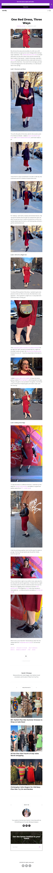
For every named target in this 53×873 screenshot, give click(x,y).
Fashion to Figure (22, 647)
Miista (27, 588)
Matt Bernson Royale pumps (33, 351)
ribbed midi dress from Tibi (30, 54)
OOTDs (23, 26)
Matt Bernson (33, 647)
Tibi (21, 642)
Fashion (19, 26)
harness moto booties (21, 486)
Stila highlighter (24, 380)
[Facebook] (24, 826)
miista (13, 649)
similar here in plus (27, 642)
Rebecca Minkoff (21, 649)
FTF (22, 488)
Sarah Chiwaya (26, 673)
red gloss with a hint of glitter (22, 378)
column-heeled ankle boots (23, 137)
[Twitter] (26, 826)
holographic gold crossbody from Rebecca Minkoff (26, 347)
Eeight (13, 647)
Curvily (4, 10)
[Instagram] (29, 826)
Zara (34, 649)
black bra (13, 60)
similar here (27, 488)
